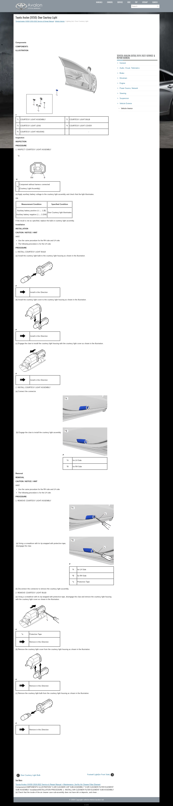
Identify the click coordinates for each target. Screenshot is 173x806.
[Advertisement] (65, 32)
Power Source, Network (129, 88)
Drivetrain (123, 78)
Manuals (99, 2)
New (128, 2)
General (123, 63)
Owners (110, 2)
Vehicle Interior (60, 21)
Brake (122, 73)
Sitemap (145, 2)
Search (154, 2)
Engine (122, 83)
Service (120, 2)
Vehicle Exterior (126, 103)
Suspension (124, 98)
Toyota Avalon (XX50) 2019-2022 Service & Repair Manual (35, 21)
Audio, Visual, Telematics (130, 68)
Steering (123, 93)
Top (136, 2)
